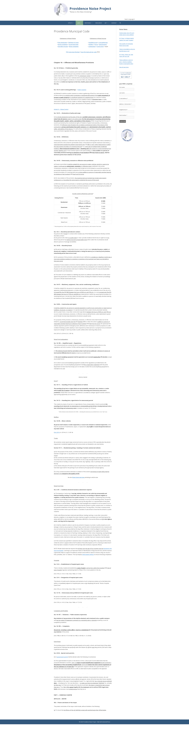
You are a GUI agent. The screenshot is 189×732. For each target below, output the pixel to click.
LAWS (78, 23)
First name (122, 87)
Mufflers (91, 44)
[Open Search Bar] (120, 23)
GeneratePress (106, 722)
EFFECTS (70, 23)
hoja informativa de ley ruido (88, 52)
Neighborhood (123, 109)
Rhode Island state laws (78, 477)
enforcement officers (88, 554)
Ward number (123, 115)
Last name (122, 93)
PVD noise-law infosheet (73, 52)
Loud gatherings (103, 42)
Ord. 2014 (57, 432)
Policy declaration (62, 42)
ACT (106, 23)
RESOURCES (98, 23)
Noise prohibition (63, 44)
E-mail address (123, 98)
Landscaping (91, 46)
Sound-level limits (73, 44)
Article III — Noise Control (61, 109)
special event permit (62, 657)
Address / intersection (125, 104)
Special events (103, 44)
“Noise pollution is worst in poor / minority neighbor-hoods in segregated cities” (126, 61)
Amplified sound (93, 42)
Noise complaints (73, 46)
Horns (96, 44)
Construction (100, 46)
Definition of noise (73, 42)
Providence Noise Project (90, 8)
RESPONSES (88, 23)
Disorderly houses (63, 46)
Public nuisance (82, 90)
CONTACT (114, 23)
